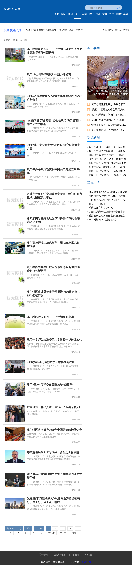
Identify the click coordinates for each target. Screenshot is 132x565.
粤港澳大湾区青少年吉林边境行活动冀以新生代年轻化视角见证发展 (109, 196)
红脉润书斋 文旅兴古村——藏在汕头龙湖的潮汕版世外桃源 (109, 155)
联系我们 (74, 554)
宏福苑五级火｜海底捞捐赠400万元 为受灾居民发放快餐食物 (110, 125)
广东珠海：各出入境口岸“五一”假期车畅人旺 (54, 407)
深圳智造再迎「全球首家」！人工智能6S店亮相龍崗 (110, 130)
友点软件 (86, 562)
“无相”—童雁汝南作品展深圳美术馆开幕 (110, 109)
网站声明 (59, 554)
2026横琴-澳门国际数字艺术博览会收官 (51, 362)
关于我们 (44, 554)
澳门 (77, 13)
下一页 (63, 533)
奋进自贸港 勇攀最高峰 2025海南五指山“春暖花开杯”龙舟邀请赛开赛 (110, 120)
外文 (112, 14)
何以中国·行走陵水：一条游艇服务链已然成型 (109, 171)
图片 (119, 14)
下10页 (51, 533)
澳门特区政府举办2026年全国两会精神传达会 (54, 429)
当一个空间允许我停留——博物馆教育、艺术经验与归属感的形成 (109, 151)
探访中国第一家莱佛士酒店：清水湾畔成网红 (109, 167)
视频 (125, 14)
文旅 (105, 14)
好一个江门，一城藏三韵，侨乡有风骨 (109, 147)
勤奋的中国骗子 (97, 204)
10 (41, 533)
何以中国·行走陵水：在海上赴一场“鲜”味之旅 (109, 175)
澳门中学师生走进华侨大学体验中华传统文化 (54, 339)
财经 (91, 14)
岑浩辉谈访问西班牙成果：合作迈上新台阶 (53, 452)
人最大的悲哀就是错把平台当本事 (107, 211)
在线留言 (90, 554)
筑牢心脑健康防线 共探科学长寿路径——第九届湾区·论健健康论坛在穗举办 (110, 104)
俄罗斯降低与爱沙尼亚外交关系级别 (108, 192)
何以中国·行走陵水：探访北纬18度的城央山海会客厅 (109, 163)
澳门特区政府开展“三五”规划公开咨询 (50, 316)
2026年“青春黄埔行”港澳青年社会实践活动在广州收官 (54, 30)
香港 (70, 14)
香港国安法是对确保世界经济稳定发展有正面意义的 (109, 215)
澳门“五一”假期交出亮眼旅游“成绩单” (50, 384)
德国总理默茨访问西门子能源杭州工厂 (110, 114)
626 (10, 528)
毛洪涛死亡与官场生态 (101, 207)
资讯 (98, 14)
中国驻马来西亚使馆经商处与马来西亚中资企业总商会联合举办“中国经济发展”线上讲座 (109, 200)
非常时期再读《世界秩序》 (103, 219)
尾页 (74, 533)
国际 (84, 14)
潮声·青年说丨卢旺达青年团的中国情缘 (109, 159)
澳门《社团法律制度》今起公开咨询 (49, 74)
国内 (64, 14)
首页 (57, 14)
